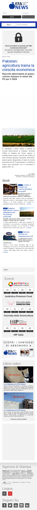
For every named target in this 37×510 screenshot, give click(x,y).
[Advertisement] (18, 108)
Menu (9, 25)
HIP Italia (18, 334)
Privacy (28, 482)
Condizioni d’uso (6, 483)
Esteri (8, 56)
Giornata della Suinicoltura (18, 315)
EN (4, 493)
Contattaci (22, 482)
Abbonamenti (15, 482)
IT (10, 493)
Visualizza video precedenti (18, 419)
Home (3, 56)
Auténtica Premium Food (18, 296)
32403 (4, 479)
